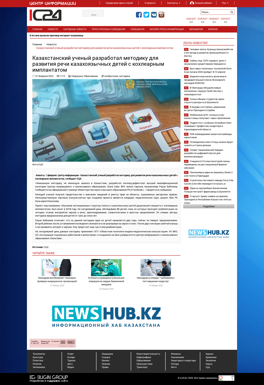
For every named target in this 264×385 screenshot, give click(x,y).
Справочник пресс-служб (119, 2)
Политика (38, 360)
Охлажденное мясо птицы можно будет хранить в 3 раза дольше (208, 143)
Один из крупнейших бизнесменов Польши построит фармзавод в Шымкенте (207, 189)
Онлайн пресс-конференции (167, 29)
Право (105, 367)
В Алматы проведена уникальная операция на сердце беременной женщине (106, 281)
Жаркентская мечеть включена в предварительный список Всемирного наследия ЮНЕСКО (205, 80)
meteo (93, 15)
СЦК (46, 247)
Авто (70, 363)
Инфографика (143, 357)
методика (124, 76)
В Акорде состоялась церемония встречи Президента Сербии (204, 108)
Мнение (213, 29)
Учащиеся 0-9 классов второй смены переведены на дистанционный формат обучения (207, 164)
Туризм (71, 360)
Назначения (177, 357)
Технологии (39, 353)
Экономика (39, 367)
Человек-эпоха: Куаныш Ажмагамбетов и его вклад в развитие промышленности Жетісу (208, 52)
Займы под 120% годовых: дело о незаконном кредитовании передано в (205, 62)
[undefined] (53, 343)
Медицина (107, 353)
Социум (106, 357)
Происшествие (144, 363)
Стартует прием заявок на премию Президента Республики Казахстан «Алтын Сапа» (207, 199)
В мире (71, 357)
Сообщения (137, 29)
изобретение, (111, 76)
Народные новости (74, 29)
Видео (70, 367)
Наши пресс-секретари (183, 360)
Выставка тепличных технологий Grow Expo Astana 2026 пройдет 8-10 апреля (208, 70)
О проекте (150, 2)
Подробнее (209, 206)
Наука (209, 363)
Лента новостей (195, 43)
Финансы (176, 353)
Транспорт (142, 367)
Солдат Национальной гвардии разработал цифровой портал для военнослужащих (203, 153)
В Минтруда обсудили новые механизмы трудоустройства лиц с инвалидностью (203, 91)
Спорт (70, 353)
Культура (38, 357)
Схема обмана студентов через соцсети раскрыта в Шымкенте (204, 100)
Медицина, (77, 76)
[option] (132, 35)
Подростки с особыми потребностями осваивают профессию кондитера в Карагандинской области (207, 126)
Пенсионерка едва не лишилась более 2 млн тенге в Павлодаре (208, 174)
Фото (174, 367)
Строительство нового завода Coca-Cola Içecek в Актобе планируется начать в (208, 182)
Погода (175, 363)
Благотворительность (148, 353)
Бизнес (106, 360)
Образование (91, 76)
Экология (211, 360)
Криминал (211, 357)
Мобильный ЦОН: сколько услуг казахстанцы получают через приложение (207, 116)
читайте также (43, 253)
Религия (37, 363)
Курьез (209, 353)
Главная (37, 29)
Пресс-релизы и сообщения (108, 29)
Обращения (196, 29)
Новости (53, 29)
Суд (208, 367)
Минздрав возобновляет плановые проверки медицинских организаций (57, 279)
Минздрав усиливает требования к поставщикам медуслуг (156, 279)
